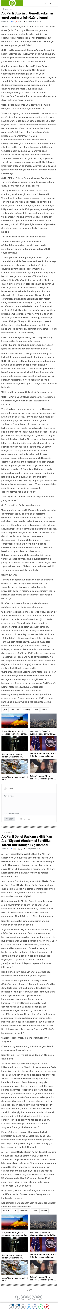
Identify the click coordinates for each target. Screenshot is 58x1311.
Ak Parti (6, 1211)
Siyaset (44, 1211)
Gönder (9, 818)
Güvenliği (26, 710)
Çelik (5, 710)
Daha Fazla (24, 1211)
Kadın (35, 1211)
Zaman (44, 710)
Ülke (36, 710)
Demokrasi (15, 710)
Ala (14, 1211)
